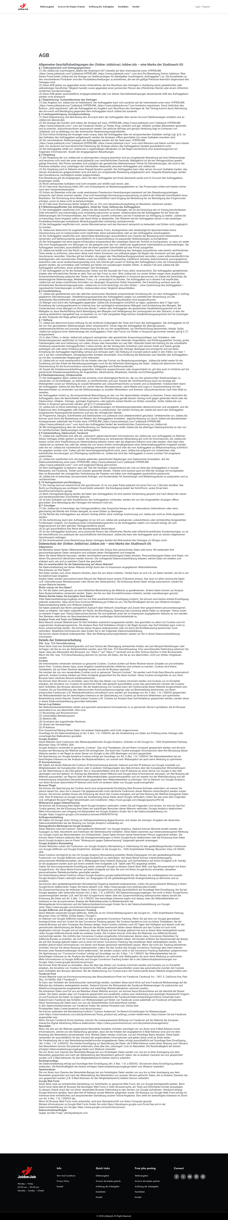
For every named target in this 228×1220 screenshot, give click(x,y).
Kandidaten (123, 6)
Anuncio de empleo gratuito (71, 6)
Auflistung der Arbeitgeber (101, 6)
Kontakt (135, 6)
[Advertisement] (114, 32)
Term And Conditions (66, 1175)
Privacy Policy (63, 1181)
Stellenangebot (47, 6)
